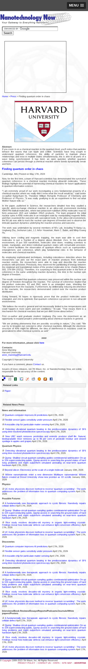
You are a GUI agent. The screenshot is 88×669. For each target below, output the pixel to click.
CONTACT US (44, 663)
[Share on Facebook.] (52, 380)
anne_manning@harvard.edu (16, 355)
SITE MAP (67, 663)
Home (5, 96)
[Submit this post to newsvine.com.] (16, 380)
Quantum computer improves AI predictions (26, 415)
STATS (56, 663)
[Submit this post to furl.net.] (46, 380)
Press (13, 96)
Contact (37, 364)
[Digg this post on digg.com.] (10, 380)
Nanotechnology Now (35, 19)
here (41, 343)
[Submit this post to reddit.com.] (34, 380)
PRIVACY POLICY (26, 663)
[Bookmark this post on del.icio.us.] (4, 380)
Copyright (6, 660)
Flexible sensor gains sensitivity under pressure (28, 420)
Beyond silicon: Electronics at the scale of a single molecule (34, 470)
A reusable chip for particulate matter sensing (27, 424)
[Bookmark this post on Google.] (22, 380)
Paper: (8, 391)
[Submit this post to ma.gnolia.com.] (40, 380)
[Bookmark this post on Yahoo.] (28, 380)
